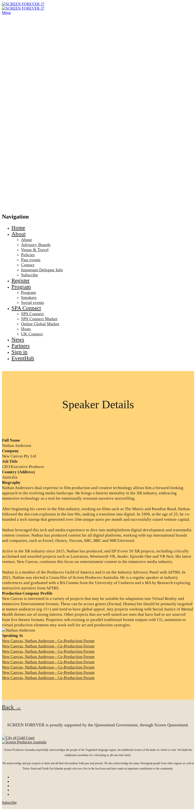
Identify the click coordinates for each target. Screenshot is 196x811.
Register (20, 281)
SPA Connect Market (39, 318)
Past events (30, 259)
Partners (20, 346)
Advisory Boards (35, 244)
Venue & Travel (35, 249)
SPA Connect (26, 308)
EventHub (22, 358)
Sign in (19, 352)
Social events (32, 302)
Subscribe (29, 274)
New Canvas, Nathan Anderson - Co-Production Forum (48, 641)
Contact (27, 264)
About (18, 234)
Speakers (29, 297)
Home (18, 228)
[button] (11, 707)
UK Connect (32, 334)
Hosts (26, 328)
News (17, 340)
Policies (28, 254)
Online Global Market (40, 323)
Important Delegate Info (42, 269)
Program (21, 287)
